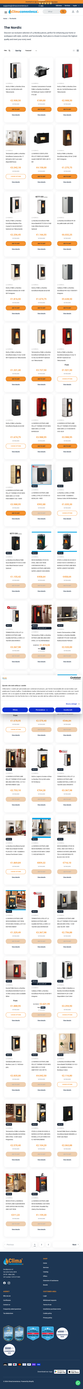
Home (5, 18)
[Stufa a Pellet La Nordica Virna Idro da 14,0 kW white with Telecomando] (16, 71)
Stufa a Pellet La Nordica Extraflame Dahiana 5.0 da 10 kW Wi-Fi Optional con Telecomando (66, 356)
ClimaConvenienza (14, 1381)
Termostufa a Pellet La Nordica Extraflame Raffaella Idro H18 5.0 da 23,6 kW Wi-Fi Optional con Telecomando (41, 356)
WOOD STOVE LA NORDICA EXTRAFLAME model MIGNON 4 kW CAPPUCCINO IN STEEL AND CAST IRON (15, 1205)
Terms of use (47, 1304)
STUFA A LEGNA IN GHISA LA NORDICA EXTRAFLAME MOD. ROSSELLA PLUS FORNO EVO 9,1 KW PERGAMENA (41, 1135)
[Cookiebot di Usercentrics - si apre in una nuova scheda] (72, 678)
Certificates (7, 1300)
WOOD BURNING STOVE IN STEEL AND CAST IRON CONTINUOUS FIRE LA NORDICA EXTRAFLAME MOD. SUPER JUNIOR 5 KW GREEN (41, 565)
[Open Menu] (5, 12)
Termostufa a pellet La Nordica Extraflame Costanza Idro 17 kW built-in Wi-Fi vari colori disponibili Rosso (15, 158)
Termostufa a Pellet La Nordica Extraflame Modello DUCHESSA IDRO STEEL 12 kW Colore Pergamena (15, 1135)
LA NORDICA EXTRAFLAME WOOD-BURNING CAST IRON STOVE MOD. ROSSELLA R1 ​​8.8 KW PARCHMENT (15, 923)
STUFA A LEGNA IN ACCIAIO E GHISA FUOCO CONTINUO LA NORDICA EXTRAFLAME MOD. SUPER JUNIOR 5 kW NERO (66, 564)
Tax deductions (8, 1313)
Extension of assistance (50, 1280)
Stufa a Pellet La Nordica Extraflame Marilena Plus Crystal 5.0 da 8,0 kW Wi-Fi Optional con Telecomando (14, 225)
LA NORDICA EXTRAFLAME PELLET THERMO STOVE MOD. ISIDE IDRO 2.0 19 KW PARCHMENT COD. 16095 (15, 494)
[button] (77, 11)
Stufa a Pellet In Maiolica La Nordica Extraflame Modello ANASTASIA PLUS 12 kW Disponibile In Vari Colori (66, 992)
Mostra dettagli (71, 704)
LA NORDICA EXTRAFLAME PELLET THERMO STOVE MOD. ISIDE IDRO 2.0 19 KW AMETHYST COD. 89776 (41, 1066)
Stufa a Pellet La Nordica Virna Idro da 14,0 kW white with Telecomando (15, 89)
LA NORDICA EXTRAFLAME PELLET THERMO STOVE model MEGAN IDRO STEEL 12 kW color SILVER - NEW (67, 923)
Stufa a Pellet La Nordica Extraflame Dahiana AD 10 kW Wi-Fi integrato (15, 290)
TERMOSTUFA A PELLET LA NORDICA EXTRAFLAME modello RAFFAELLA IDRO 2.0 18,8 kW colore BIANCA (15, 637)
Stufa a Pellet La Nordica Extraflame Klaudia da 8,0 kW (40, 289)
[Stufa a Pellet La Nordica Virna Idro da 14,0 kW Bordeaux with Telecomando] (67, 71)
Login (45, 1296)
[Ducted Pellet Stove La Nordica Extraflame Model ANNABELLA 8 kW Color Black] (67, 1113)
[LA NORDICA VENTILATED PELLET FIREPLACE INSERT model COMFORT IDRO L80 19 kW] (41, 138)
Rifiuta (15, 710)
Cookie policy (47, 1313)
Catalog (45, 1272)
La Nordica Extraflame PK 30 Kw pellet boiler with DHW (66, 222)
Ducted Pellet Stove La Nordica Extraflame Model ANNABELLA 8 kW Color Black (67, 1134)
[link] (17, 1244)
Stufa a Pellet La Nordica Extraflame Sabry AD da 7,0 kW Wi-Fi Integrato (67, 156)
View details (16, 115)
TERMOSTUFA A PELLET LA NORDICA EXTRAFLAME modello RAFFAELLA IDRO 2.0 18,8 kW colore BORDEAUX (40, 923)
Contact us (6, 1304)
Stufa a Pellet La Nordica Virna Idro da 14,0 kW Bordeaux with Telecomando (66, 89)
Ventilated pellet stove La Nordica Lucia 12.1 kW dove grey (14, 1064)
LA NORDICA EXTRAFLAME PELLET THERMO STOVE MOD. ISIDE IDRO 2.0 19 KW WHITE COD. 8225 (67, 427)
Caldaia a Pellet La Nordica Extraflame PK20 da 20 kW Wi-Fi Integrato (41, 993)
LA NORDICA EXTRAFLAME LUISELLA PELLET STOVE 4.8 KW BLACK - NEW (40, 495)
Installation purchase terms (52, 1309)
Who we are (7, 1296)
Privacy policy (47, 1318)
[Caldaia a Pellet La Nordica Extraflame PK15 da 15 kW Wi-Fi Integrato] (67, 272)
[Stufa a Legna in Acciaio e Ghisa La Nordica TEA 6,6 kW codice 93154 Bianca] (41, 758)
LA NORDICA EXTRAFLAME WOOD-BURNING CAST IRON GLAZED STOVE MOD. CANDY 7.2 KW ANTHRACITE (40, 850)
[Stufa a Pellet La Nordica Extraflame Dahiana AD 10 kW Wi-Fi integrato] (16, 272)
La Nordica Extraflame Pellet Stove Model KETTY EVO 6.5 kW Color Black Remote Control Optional (16, 564)
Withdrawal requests (49, 1300)
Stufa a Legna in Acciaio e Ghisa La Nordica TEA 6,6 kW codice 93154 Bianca (41, 779)
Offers (45, 1276)
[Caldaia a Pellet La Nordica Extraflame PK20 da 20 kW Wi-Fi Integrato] (41, 970)
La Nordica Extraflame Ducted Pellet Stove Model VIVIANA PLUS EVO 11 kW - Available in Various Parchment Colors (15, 850)
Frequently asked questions (12, 1309)
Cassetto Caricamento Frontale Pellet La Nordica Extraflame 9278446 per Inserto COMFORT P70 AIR (41, 91)
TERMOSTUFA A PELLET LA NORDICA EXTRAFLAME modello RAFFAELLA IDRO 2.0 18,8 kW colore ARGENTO (66, 781)
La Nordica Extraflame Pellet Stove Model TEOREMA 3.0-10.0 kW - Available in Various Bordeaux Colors (67, 1066)
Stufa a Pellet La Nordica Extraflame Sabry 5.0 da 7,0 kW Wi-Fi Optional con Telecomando (16, 354)
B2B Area (59, 5)
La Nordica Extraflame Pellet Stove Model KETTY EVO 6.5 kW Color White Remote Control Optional (41, 225)
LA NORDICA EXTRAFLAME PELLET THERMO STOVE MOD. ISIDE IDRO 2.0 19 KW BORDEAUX (41, 427)
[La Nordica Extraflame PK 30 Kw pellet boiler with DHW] (67, 205)
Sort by (18, 51)
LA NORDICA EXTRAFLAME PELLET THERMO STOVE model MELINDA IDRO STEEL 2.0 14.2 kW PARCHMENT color (16, 781)
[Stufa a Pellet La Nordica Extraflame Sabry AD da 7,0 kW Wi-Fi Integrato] (67, 138)
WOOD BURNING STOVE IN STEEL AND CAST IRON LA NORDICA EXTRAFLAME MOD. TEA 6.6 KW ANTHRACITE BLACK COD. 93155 (66, 851)
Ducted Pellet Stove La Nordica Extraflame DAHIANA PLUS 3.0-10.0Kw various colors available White (16, 992)
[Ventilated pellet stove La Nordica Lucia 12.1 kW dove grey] (16, 1043)
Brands (45, 1285)
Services (67, 5)
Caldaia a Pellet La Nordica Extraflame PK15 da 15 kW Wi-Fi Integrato (67, 290)
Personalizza (40, 710)
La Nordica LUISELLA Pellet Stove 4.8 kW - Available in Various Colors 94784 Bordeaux (67, 495)
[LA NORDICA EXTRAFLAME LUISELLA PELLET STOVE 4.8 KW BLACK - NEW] (41, 475)
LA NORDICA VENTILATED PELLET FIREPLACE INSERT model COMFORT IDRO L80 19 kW (40, 158)
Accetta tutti (68, 710)
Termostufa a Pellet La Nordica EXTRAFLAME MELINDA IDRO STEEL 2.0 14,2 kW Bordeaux (41, 637)
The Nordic (12, 18)
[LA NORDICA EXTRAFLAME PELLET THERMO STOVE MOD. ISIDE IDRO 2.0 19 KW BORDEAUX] (41, 408)
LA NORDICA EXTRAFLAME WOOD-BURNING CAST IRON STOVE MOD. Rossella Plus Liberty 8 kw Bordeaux (40, 1205)
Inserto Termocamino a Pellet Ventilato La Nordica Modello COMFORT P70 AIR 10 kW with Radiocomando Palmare (66, 637)
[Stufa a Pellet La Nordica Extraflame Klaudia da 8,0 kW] (41, 272)
